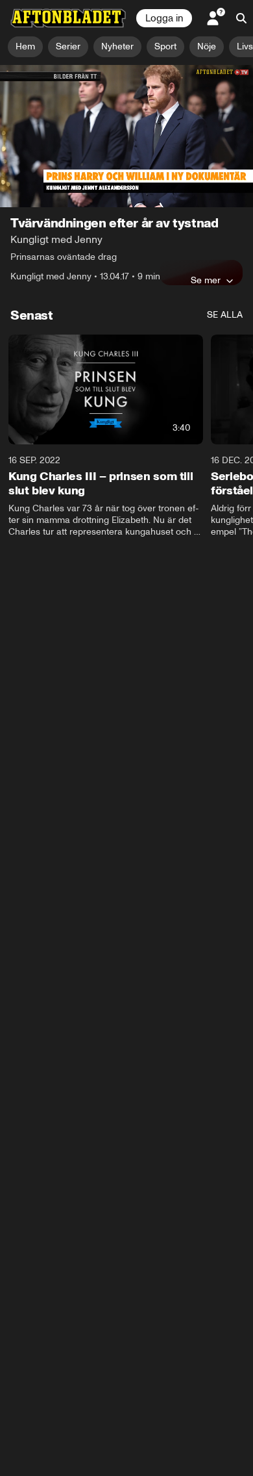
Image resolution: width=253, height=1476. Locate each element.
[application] (126, 136)
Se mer (206, 280)
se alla (225, 314)
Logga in (164, 18)
